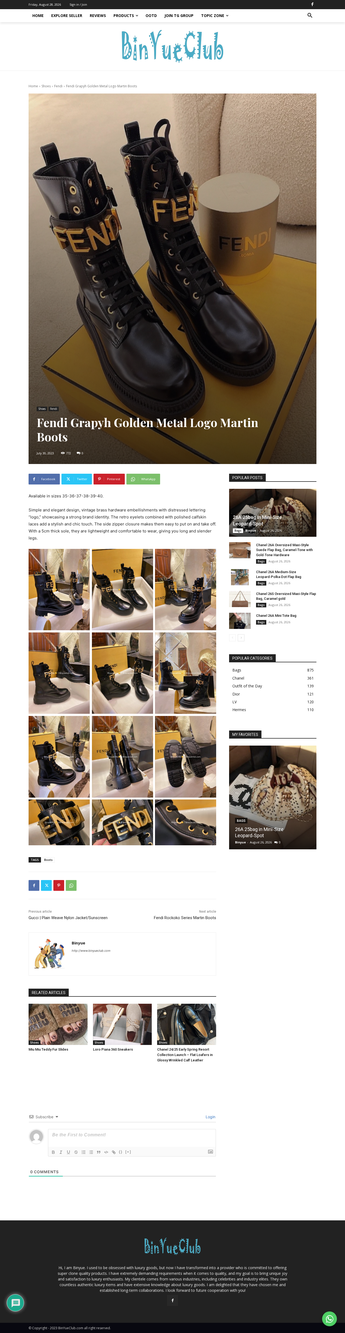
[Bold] (53, 1152)
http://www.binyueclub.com (91, 951)
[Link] (114, 1152)
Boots (48, 860)
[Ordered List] (83, 1152)
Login (210, 1116)
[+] (128, 1152)
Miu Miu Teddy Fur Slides (48, 1049)
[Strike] (76, 1152)
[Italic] (61, 1152)
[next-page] (241, 637)
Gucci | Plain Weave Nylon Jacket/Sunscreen (68, 917)
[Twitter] (46, 885)
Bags (238, 530)
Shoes (46, 86)
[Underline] (68, 1152)
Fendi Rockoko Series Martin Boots (185, 917)
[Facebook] (312, 5)
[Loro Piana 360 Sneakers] (122, 1024)
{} (121, 1152)
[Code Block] (106, 1152)
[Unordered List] (91, 1152)
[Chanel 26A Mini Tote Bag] (240, 621)
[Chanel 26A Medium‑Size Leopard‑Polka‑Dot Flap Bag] (240, 577)
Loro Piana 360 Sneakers (113, 1049)
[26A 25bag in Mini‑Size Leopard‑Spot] (272, 513)
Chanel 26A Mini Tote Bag (276, 616)
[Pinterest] (58, 885)
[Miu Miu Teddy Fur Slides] (58, 1024)
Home (33, 86)
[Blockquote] (98, 1152)
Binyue (78, 943)
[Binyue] (50, 954)
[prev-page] (232, 637)
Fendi (58, 86)
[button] (309, 15)
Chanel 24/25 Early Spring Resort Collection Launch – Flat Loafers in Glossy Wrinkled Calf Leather (185, 1054)
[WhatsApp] (71, 885)
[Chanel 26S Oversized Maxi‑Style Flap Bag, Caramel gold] (240, 599)
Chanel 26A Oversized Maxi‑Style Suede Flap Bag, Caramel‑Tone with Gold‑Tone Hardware (284, 550)
